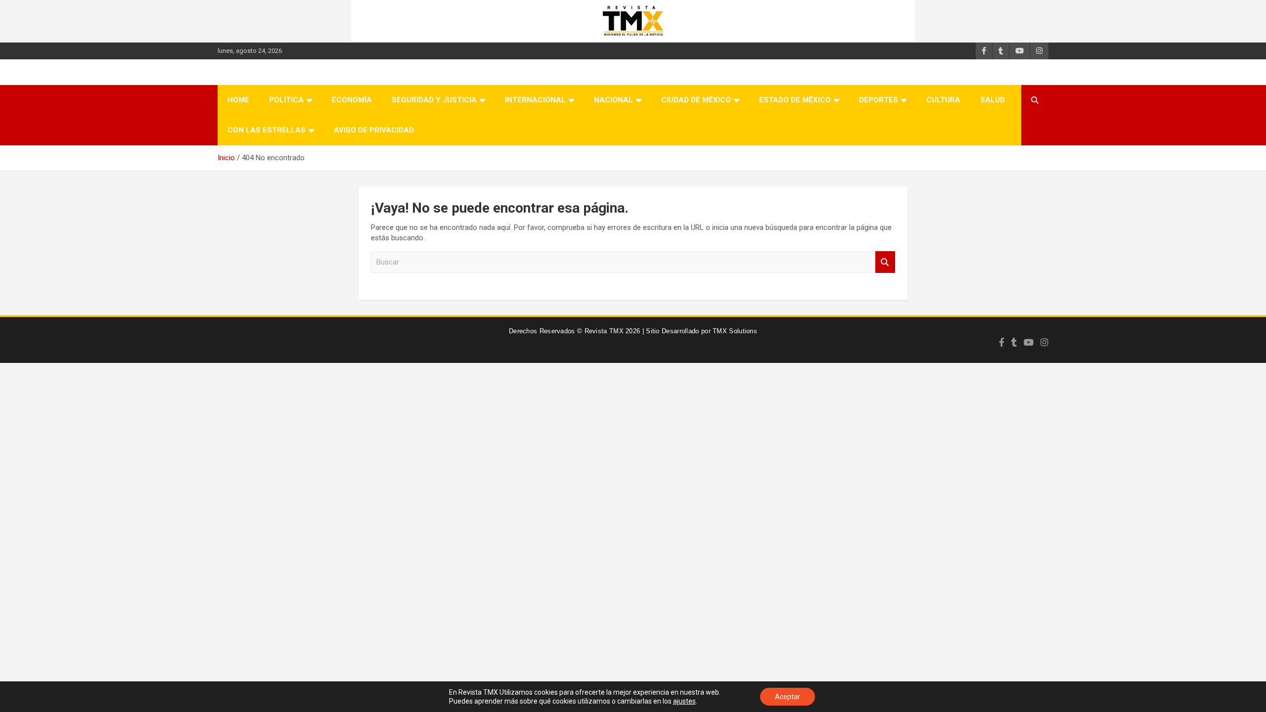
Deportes (878, 99)
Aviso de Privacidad (374, 130)
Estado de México (795, 99)
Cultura (943, 99)
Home (238, 99)
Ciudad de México (696, 99)
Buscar (885, 262)
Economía (352, 99)
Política (286, 99)
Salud (992, 99)
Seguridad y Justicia (434, 99)
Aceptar (787, 697)
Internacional (535, 99)
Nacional (613, 99)
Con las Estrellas (266, 130)
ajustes (684, 701)
